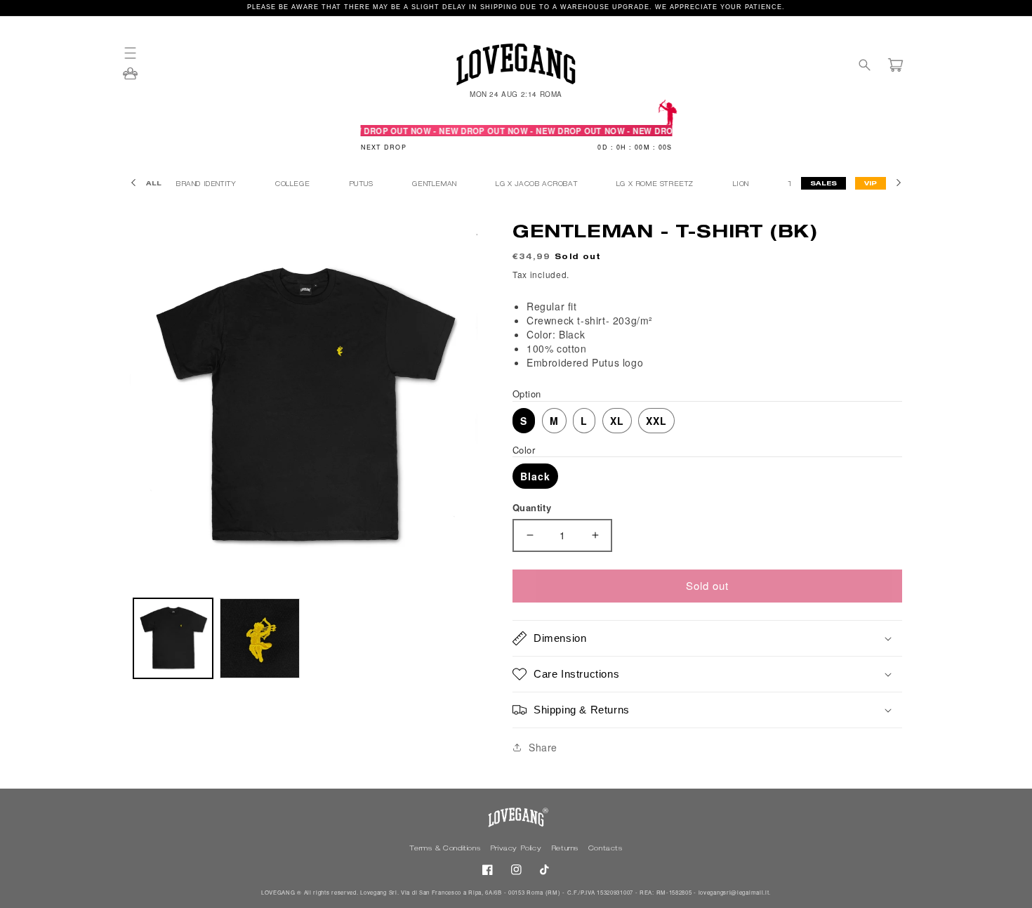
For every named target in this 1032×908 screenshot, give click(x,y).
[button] (136, 53)
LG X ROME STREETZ (656, 185)
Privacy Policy (517, 849)
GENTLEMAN (435, 185)
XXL (656, 421)
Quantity (531, 507)
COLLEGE (293, 185)
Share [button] (543, 747)
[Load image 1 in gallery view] (173, 638)
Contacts (605, 849)
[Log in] (130, 78)
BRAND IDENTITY (207, 185)
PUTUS (362, 185)
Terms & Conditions (445, 849)
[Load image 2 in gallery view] (259, 638)
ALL (153, 184)
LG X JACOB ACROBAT (537, 185)
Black (535, 476)
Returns (566, 849)
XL (617, 421)
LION (742, 185)
